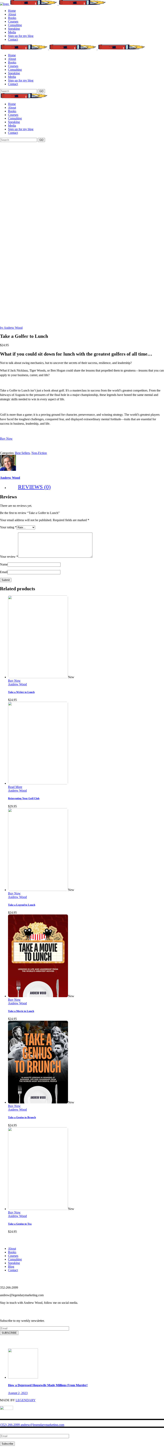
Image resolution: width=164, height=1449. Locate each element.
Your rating (8, 527)
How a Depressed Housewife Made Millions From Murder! (48, 1385)
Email (3, 572)
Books (12, 1252)
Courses (13, 1255)
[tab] (86, 487)
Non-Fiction (39, 453)
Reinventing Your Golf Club (23, 798)
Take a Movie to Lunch (21, 1011)
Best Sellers (22, 453)
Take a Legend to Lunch (21, 904)
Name (4, 564)
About (12, 1248)
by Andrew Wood (11, 327)
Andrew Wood (10, 477)
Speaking (14, 1263)
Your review (9, 556)
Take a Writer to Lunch (21, 692)
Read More (15, 787)
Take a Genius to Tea (20, 1223)
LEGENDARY (26, 1400)
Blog (11, 1266)
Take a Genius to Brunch (22, 1117)
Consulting (15, 1259)
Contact (13, 1270)
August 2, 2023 (18, 1393)
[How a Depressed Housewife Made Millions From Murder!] (23, 1377)
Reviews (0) (34, 487)
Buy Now (14, 680)
